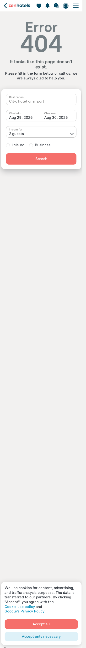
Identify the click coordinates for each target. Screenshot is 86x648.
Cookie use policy (20, 606)
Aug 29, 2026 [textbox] (21, 117)
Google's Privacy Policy (24, 611)
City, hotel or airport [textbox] (26, 101)
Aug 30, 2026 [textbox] (56, 117)
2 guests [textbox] (16, 133)
